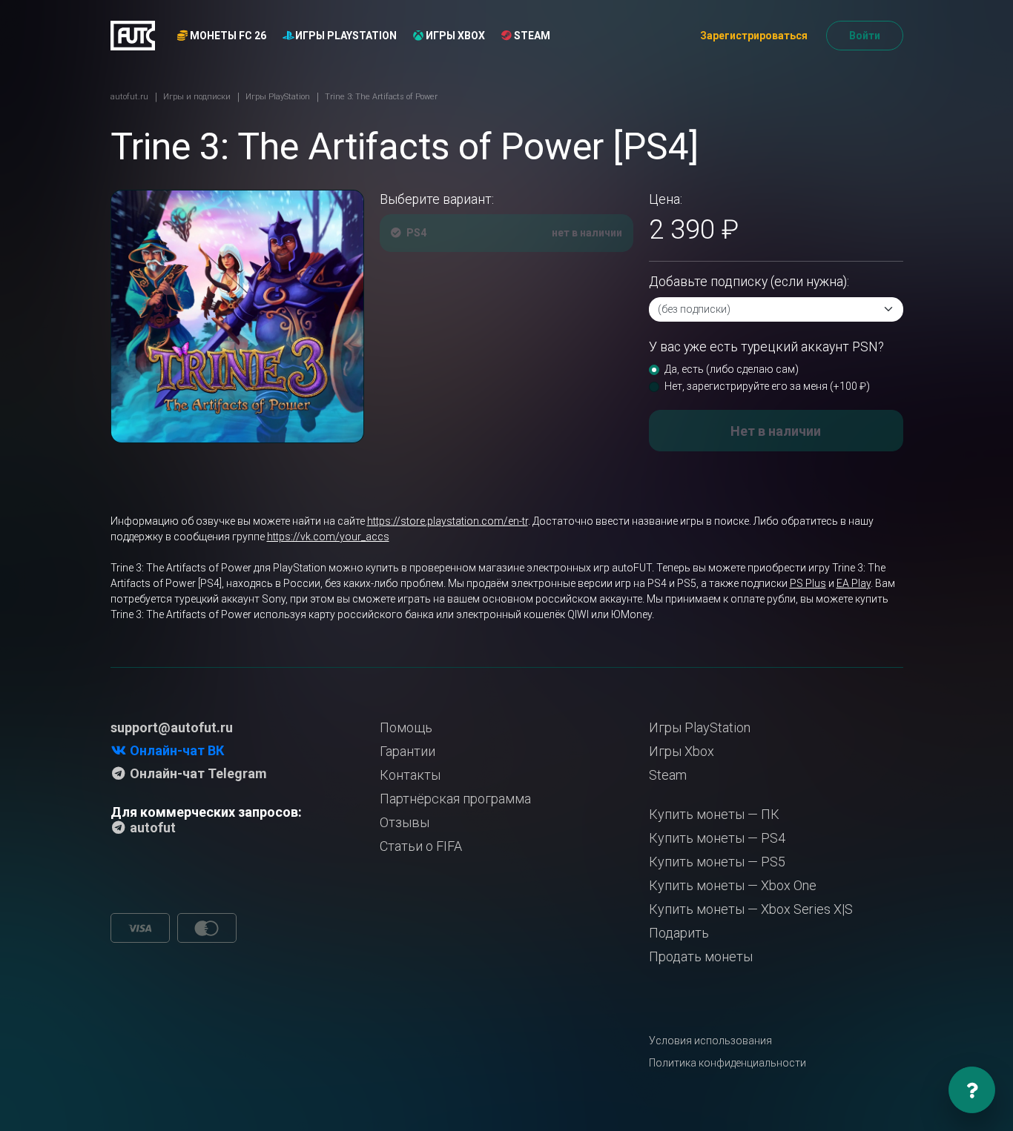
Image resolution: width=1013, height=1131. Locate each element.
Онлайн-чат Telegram (197, 773)
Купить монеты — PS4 (717, 838)
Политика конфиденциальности (727, 1063)
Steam (531, 36)
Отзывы (404, 822)
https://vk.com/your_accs (328, 537)
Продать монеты (701, 956)
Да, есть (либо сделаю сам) (731, 369)
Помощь (406, 727)
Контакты (410, 775)
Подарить (679, 933)
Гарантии (407, 751)
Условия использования (710, 1041)
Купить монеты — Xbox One (732, 885)
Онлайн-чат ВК (175, 750)
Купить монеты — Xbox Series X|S (751, 909)
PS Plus (808, 583)
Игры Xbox (454, 36)
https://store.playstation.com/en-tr (447, 521)
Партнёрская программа (455, 798)
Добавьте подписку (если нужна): (749, 281)
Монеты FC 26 (227, 36)
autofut (151, 827)
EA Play (854, 583)
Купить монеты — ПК (714, 814)
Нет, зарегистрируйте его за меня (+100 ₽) (767, 386)
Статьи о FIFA (421, 846)
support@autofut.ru (171, 727)
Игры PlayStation (345, 36)
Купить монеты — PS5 (717, 861)
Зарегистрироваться (754, 36)
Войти (864, 36)
